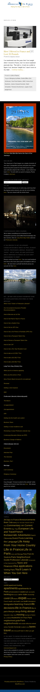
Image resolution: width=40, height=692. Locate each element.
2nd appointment (9, 409)
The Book (7, 153)
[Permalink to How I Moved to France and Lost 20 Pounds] (20, 37)
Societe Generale (14, 627)
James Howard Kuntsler (18, 84)
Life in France (15, 75)
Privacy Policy (8, 656)
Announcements (27, 519)
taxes (32, 626)
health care (19, 601)
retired (34, 623)
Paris (25, 554)
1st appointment (8, 405)
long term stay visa (10, 615)
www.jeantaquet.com (10, 648)
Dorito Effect (24, 78)
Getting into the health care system (14, 418)
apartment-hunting (15, 585)
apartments (11, 588)
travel (7, 630)
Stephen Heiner (15, 56)
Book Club (8, 522)
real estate (22, 623)
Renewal (6, 383)
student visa (25, 627)
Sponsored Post (12, 563)
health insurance (29, 601)
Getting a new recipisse (11, 388)
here (8, 172)
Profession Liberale (11, 240)
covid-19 (8, 598)
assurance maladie (18, 592)
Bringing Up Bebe (15, 78)
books (15, 594)
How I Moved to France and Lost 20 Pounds (17, 53)
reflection (29, 623)
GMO (24, 81)
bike (12, 594)
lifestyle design (14, 611)
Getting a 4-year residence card (13, 426)
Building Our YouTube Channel (21, 522)
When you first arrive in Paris (12, 375)
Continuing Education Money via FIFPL (15, 435)
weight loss (8, 89)
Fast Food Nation (16, 81)
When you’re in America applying (14, 370)
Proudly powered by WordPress (14, 681)
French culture (31, 598)
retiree (6, 627)
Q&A (5, 392)
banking (7, 594)
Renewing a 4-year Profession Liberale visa (17, 431)
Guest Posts (18, 538)
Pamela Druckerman (17, 87)
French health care (10, 601)
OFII (5, 413)
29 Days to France (11, 520)
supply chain (28, 87)
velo (12, 631)
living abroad (28, 611)
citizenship (30, 594)
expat (22, 598)
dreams (15, 598)
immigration (9, 604)
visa (15, 631)
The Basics (7, 401)
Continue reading (18, 70)
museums (15, 617)
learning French (22, 604)
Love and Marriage (17, 554)
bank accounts (30, 592)
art (10, 592)
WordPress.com (20, 684)
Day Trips (14, 529)
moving (20, 614)
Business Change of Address (12, 439)
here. (5, 192)
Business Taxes (8, 422)
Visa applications (22, 566)
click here (12, 174)
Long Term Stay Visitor (23, 238)
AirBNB (6, 585)
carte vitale (22, 594)
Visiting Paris (9, 570)
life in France (23, 607)
